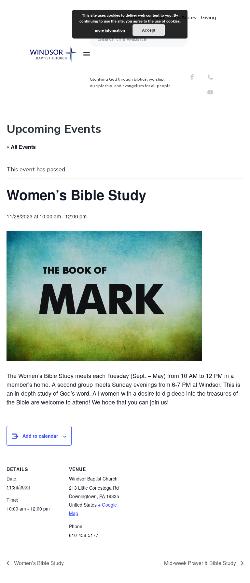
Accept (148, 30)
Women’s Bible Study (38, 563)
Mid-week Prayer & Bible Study (200, 563)
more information (110, 30)
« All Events (21, 146)
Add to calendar (40, 436)
